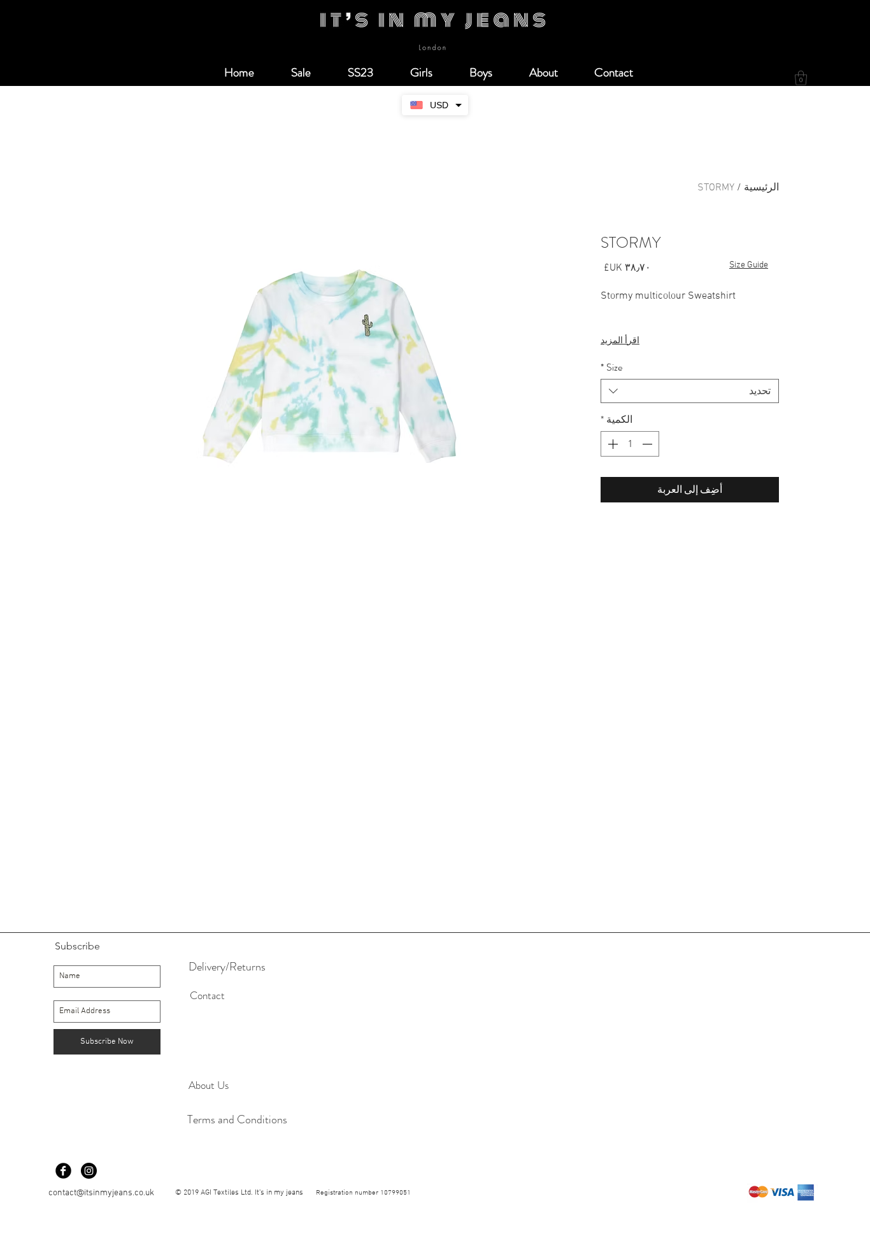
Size (611, 367)
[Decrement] (648, 444)
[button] (801, 78)
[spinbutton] (629, 444)
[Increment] (611, 444)
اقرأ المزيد (620, 341)
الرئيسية (761, 187)
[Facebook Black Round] (63, 1171)
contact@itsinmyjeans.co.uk (101, 1193)
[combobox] (690, 391)
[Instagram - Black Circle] (89, 1171)
